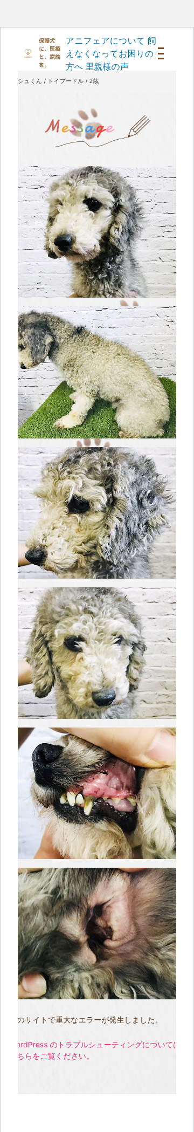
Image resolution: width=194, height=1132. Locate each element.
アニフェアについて (105, 40)
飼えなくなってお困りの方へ (111, 53)
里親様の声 (106, 66)
